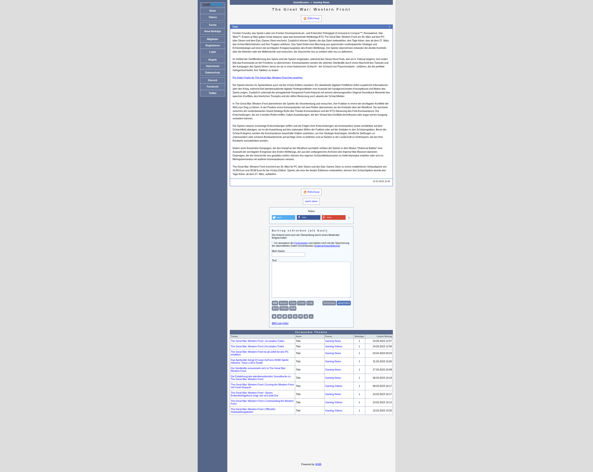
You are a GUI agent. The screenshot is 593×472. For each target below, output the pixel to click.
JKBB (318, 464)
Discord (212, 80)
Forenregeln (301, 243)
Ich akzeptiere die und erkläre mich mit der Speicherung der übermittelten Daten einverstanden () (310, 244)
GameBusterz (301, 2)
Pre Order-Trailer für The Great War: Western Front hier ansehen (268, 77)
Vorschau (329, 303)
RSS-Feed (313, 18)
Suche (213, 25)
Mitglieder (212, 39)
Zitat (293, 303)
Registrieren (213, 45)
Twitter (213, 93)
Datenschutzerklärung (327, 246)
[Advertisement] (311, 439)
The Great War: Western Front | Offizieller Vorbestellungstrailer (253, 410)
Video (284, 308)
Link (310, 303)
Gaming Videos (333, 346)
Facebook (213, 86)
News (212, 10)
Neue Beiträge (212, 31)
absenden (344, 303)
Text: (274, 260)
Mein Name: (278, 251)
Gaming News (321, 2)
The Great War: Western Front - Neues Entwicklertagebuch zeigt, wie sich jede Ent (254, 394)
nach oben (311, 201)
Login (212, 52)
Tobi (235, 27)
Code (301, 303)
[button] (283, 217)
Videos (213, 17)
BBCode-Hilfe (280, 323)
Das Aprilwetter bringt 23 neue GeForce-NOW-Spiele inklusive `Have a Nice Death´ (260, 361)
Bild (275, 308)
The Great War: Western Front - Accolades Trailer (257, 341)
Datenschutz (212, 72)
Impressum (212, 66)
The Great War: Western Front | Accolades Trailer (257, 346)
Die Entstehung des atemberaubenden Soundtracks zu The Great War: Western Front (261, 378)
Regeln (212, 59)
